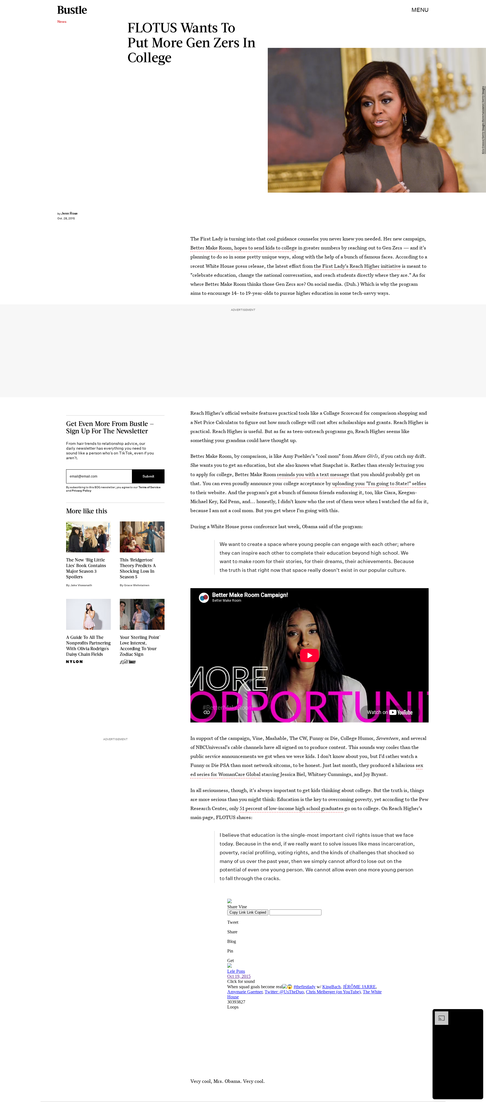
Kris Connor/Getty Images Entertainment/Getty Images (483, 120)
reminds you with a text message (313, 474)
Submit (148, 476)
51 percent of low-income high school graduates (291, 808)
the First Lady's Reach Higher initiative (357, 266)
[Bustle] (72, 10)
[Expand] (438, 1014)
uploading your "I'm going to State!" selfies (379, 483)
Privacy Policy (81, 490)
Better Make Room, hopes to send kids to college (243, 247)
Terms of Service (149, 487)
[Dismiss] (477, 1014)
